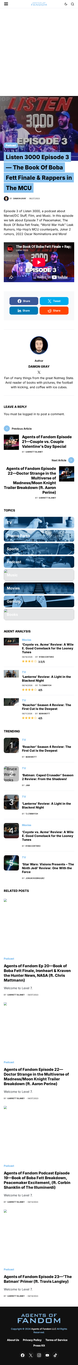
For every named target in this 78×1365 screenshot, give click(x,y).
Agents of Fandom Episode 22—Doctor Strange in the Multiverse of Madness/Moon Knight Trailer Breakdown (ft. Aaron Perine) (36, 1076)
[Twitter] (31, 1355)
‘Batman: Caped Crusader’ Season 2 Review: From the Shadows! (47, 777)
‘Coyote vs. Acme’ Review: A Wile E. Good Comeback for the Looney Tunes (48, 648)
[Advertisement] (39, 56)
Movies (26, 639)
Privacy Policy (32, 1340)
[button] (6, 4)
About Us (13, 1340)
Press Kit (39, 1345)
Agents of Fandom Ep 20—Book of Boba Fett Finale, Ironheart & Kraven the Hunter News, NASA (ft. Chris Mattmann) (37, 973)
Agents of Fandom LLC (43, 1328)
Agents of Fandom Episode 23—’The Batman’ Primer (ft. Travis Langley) (38, 1279)
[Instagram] (39, 1355)
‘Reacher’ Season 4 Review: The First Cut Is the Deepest (46, 707)
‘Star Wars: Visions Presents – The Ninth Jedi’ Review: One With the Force (48, 868)
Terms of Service (56, 1340)
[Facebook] (23, 1355)
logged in (29, 414)
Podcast (11, 145)
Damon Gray (39, 366)
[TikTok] (55, 1355)
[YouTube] (47, 1355)
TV (24, 672)
